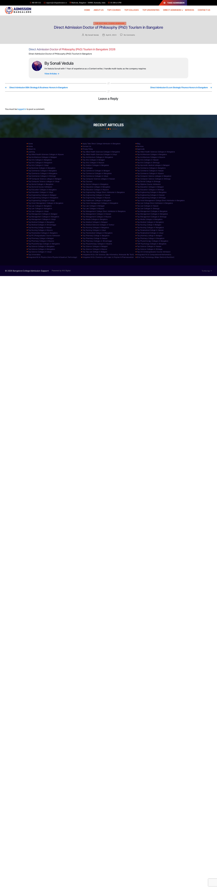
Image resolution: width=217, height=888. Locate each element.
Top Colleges (131, 10)
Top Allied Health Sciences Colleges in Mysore (46, 154)
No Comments (129, 35)
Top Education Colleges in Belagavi (150, 187)
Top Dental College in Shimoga (148, 181)
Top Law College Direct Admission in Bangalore (155, 203)
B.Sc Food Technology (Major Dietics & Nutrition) (155, 257)
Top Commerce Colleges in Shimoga (42, 176)
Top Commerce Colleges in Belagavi (96, 171)
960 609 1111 (36, 3)
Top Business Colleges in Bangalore (41, 168)
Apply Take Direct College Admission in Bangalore (101, 144)
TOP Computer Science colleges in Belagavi (44, 179)
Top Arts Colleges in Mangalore (40, 163)
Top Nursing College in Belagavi (149, 225)
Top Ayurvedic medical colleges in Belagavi (153, 165)
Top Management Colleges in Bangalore (152, 211)
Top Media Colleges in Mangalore (149, 219)
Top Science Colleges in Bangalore (41, 246)
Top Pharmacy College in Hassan (95, 238)
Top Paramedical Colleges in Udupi (150, 233)
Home (87, 10)
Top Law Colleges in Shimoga (148, 208)
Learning (31, 152)
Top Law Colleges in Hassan (147, 206)
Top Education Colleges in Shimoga (150, 190)
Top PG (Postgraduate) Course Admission (44, 236)
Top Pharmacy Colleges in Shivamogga (97, 241)
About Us (98, 10)
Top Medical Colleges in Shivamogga (42, 225)
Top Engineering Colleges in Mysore (96, 198)
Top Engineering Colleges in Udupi (41, 200)
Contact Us (204, 10)
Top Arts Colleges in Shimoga (148, 163)
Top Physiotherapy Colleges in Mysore (97, 244)
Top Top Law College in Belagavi (95, 252)
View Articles (51, 73)
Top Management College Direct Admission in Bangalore (104, 211)
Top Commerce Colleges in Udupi (95, 176)
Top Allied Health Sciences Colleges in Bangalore (101, 152)
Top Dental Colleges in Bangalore (40, 184)
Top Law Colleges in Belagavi (94, 206)
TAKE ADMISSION (175, 3)
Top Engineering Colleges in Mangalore (43, 198)
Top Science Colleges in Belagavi (95, 246)
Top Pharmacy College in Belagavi (41, 238)
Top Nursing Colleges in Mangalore (150, 227)
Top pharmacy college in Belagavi (149, 236)
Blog (138, 144)
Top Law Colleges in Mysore (93, 208)
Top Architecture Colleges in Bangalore (152, 154)
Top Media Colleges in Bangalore (95, 219)
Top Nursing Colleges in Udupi (94, 230)
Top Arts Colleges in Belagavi (94, 160)
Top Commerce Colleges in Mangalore (42, 173)
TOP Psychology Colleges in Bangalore (152, 244)
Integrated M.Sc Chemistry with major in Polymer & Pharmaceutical (108, 257)
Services (189, 10)
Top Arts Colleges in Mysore (93, 163)
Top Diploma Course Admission (149, 184)
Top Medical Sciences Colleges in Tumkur (98, 225)
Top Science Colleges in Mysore (95, 249)
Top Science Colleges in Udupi (39, 252)
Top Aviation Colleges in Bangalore (96, 165)
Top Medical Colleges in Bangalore (41, 222)
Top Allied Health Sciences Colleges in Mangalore (156, 152)
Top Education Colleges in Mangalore (42, 190)
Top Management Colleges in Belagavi (42, 214)
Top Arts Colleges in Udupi (38, 165)
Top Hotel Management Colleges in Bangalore (45, 203)
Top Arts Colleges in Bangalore (40, 160)
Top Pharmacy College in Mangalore (150, 238)
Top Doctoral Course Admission (109, 23)
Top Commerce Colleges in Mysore (150, 173)
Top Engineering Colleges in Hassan (96, 195)
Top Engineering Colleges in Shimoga (151, 198)
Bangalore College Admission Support (31, 270)
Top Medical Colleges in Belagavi (95, 222)
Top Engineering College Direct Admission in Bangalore (104, 192)
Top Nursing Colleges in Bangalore (96, 227)
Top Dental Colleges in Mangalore (95, 184)
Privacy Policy (88, 149)
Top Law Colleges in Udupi (38, 211)
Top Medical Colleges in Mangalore (150, 222)
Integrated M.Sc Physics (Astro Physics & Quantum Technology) (52, 257)
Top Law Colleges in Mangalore (40, 208)
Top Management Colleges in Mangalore (152, 214)
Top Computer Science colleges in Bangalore (154, 176)
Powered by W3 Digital (61, 270)
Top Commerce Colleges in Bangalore (151, 168)
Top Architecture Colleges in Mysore (151, 157)
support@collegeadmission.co (56, 3)
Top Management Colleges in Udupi (42, 219)
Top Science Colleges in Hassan (149, 246)
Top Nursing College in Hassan (40, 227)
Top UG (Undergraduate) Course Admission (154, 252)
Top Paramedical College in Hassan (150, 230)
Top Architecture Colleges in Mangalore (98, 157)
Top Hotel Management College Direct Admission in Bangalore (161, 200)
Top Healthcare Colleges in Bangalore (97, 200)
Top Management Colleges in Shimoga (151, 217)
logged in (21, 109)
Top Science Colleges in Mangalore (41, 249)
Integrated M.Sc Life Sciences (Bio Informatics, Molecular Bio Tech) (108, 255)
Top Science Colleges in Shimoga (149, 249)
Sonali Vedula (93, 35)
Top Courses (114, 10)
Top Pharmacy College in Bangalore (96, 236)
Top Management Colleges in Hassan (97, 214)
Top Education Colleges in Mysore (96, 190)
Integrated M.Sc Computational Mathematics (154, 255)
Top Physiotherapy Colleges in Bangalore (152, 241)
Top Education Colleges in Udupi (40, 192)
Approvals (141, 149)
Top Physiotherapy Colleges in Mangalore (44, 244)
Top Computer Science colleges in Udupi (43, 181)
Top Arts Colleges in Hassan (148, 160)
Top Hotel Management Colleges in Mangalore (100, 203)
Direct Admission (172, 10)
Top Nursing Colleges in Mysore (40, 230)
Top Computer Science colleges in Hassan (99, 179)
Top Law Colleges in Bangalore (40, 206)
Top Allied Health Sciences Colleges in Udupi (100, 154)
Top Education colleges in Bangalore (96, 187)
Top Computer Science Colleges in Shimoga (153, 179)
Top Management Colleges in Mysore (97, 217)
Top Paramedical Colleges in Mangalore (97, 233)
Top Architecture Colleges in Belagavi (42, 157)
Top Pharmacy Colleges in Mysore (41, 241)
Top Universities (150, 10)
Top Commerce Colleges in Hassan (150, 171)
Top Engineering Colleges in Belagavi (42, 195)
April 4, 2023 (111, 35)
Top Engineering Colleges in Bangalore (152, 192)
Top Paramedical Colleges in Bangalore (43, 233)
